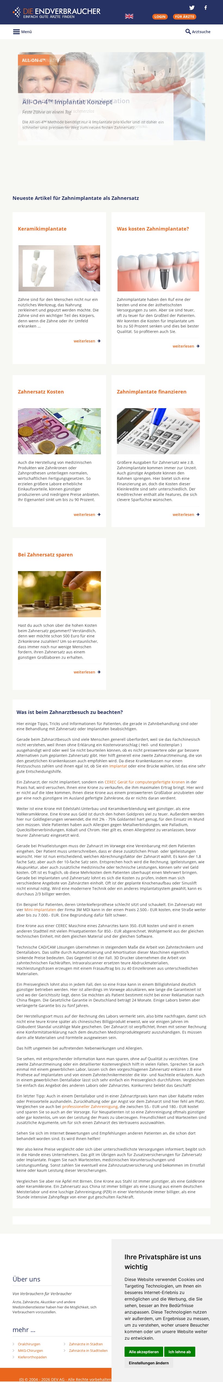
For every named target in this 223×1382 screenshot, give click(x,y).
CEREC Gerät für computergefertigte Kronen (145, 782)
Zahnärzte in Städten (86, 1344)
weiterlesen (84, 341)
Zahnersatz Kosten (41, 391)
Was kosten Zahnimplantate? (153, 228)
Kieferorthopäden (32, 1357)
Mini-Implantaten (40, 909)
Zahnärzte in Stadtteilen (88, 1350)
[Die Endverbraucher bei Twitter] (192, 7)
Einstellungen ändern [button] (149, 1363)
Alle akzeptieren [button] (144, 1351)
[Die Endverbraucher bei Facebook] (205, 7)
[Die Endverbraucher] (57, 12)
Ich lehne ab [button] (180, 1351)
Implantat (118, 766)
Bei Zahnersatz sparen (45, 554)
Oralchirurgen (29, 1344)
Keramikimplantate (42, 228)
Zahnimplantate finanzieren (152, 391)
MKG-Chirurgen (30, 1350)
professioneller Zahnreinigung (90, 1106)
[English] (129, 16)
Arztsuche (201, 31)
